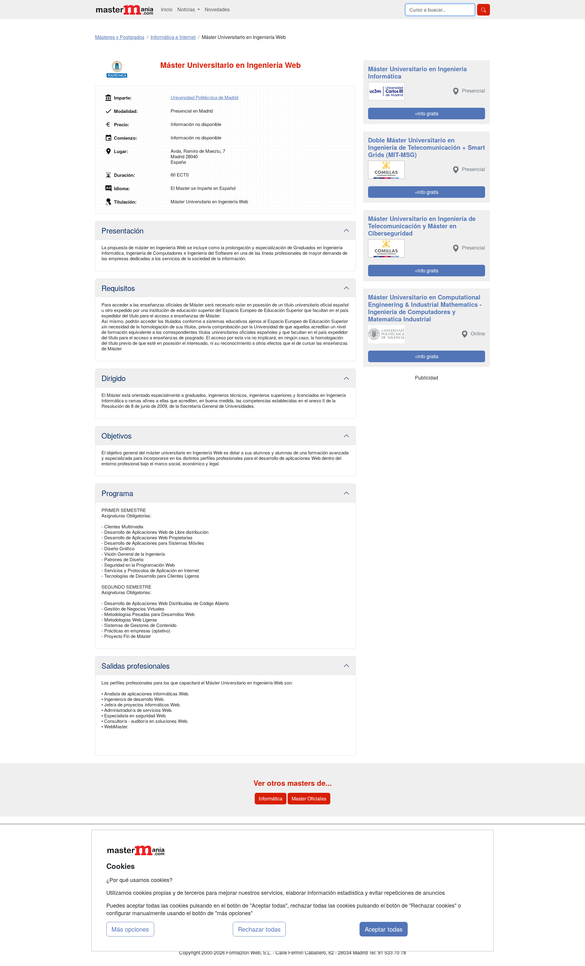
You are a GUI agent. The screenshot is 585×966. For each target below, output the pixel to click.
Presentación (122, 230)
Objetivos (116, 435)
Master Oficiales (309, 798)
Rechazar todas (259, 929)
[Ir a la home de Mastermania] (124, 9)
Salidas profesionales (135, 665)
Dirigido (113, 378)
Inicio (166, 9)
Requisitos (118, 287)
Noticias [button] (186, 9)
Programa (117, 493)
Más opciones (130, 929)
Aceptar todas (383, 929)
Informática (270, 798)
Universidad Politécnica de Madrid (204, 97)
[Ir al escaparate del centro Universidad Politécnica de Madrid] (128, 69)
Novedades (217, 9)
